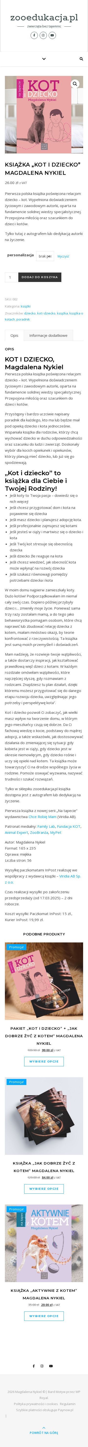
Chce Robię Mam (42, 816)
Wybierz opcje (44, 1061)
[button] (75, 84)
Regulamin (68, 1404)
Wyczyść (63, 256)
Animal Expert (16, 832)
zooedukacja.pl (44, 17)
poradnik (23, 319)
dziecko (30, 313)
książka (62, 313)
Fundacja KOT (68, 826)
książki (26, 306)
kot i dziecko (46, 313)
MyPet (55, 832)
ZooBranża (39, 832)
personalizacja (20, 254)
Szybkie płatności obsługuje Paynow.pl (44, 1410)
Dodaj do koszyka (40, 277)
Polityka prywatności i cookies (36, 1404)
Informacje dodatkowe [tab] (48, 335)
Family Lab (46, 826)
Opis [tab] (14, 335)
